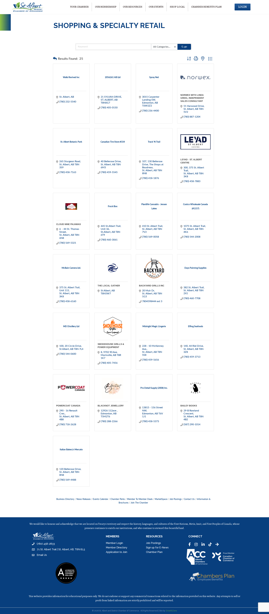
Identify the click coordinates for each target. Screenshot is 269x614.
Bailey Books (188, 405)
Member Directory (116, 547)
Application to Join (116, 552)
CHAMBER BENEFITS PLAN (206, 7)
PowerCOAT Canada (68, 405)
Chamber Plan (154, 552)
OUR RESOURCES (132, 7)
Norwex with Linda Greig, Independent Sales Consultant (192, 98)
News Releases (83, 499)
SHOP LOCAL (177, 7)
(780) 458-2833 (46, 543)
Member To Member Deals (140, 499)
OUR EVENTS (156, 7)
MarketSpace (161, 499)
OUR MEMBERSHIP (105, 7)
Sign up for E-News (157, 547)
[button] (55, 59)
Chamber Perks (117, 499)
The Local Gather (109, 285)
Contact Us (189, 499)
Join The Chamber (139, 503)
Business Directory (65, 499)
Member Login (114, 543)
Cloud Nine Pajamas (68, 224)
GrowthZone (171, 611)
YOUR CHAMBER (79, 7)
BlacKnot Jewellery (111, 405)
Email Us (42, 555)
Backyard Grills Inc (151, 285)
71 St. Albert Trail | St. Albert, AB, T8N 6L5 (61, 549)
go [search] (185, 46)
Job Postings (176, 499)
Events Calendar (100, 499)
